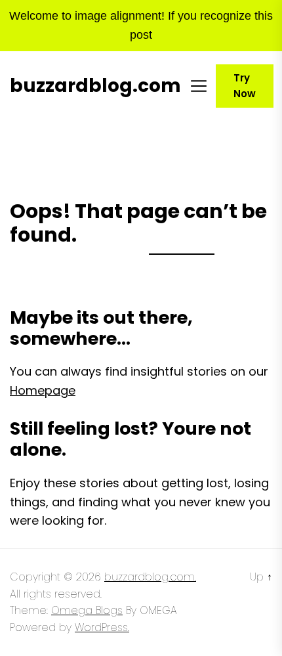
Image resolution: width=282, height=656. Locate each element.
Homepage (42, 390)
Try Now (244, 85)
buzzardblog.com (95, 86)
